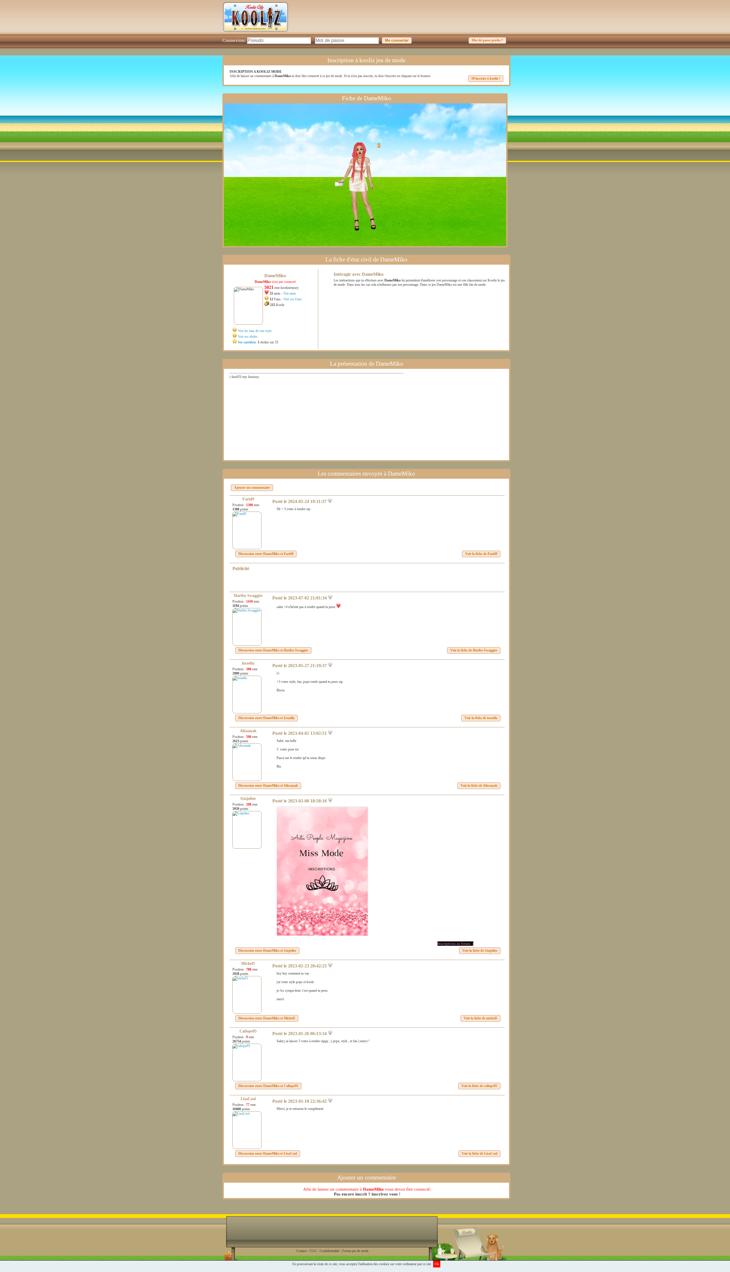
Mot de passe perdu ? (487, 40)
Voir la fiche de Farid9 (481, 554)
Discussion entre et (265, 554)
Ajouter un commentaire (252, 488)
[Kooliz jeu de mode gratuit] (255, 33)
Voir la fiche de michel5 (480, 1018)
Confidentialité (329, 1251)
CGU (313, 1251)
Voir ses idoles (247, 337)
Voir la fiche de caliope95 (479, 1086)
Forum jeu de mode (355, 1251)
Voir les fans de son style (254, 331)
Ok (437, 1264)
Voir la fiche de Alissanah (479, 786)
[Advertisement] (404, 21)
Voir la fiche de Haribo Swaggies (473, 650)
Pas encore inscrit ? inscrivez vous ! (367, 1194)
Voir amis (289, 293)
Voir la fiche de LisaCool (479, 1154)
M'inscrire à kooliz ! (485, 78)
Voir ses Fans (292, 299)
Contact (301, 1251)
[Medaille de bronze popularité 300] (377, 145)
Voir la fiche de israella (481, 718)
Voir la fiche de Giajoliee (479, 951)
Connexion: (234, 40)
